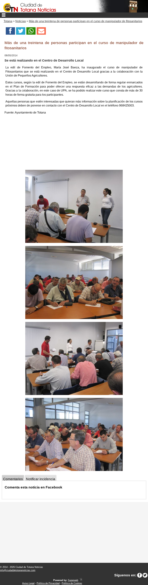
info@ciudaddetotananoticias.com (17, 570)
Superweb (73, 580)
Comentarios (13, 479)
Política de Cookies (72, 583)
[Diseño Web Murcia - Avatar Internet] (81, 580)
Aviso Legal (28, 583)
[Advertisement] (74, 142)
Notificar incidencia (40, 479)
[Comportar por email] (41, 32)
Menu (74, 15)
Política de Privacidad (48, 583)
